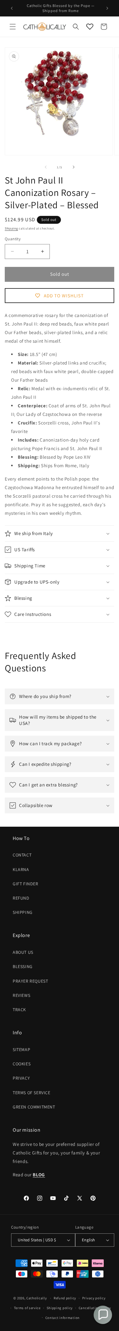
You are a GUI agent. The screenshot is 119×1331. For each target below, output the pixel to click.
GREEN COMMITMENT (34, 1107)
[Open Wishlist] (90, 27)
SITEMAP (21, 1049)
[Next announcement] (107, 8)
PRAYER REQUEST (30, 981)
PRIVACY (21, 1078)
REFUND (21, 898)
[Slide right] (74, 167)
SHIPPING (23, 912)
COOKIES (21, 1064)
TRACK (19, 1009)
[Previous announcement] (12, 8)
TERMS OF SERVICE (31, 1092)
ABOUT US (23, 952)
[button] (13, 27)
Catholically (36, 1298)
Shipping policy (60, 1308)
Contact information (62, 1317)
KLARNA (21, 869)
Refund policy (65, 1298)
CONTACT (22, 855)
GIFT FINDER (25, 884)
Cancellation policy (95, 1308)
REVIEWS (21, 995)
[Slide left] (46, 167)
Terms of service (27, 1308)
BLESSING (23, 966)
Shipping (11, 228)
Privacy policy (94, 1298)
